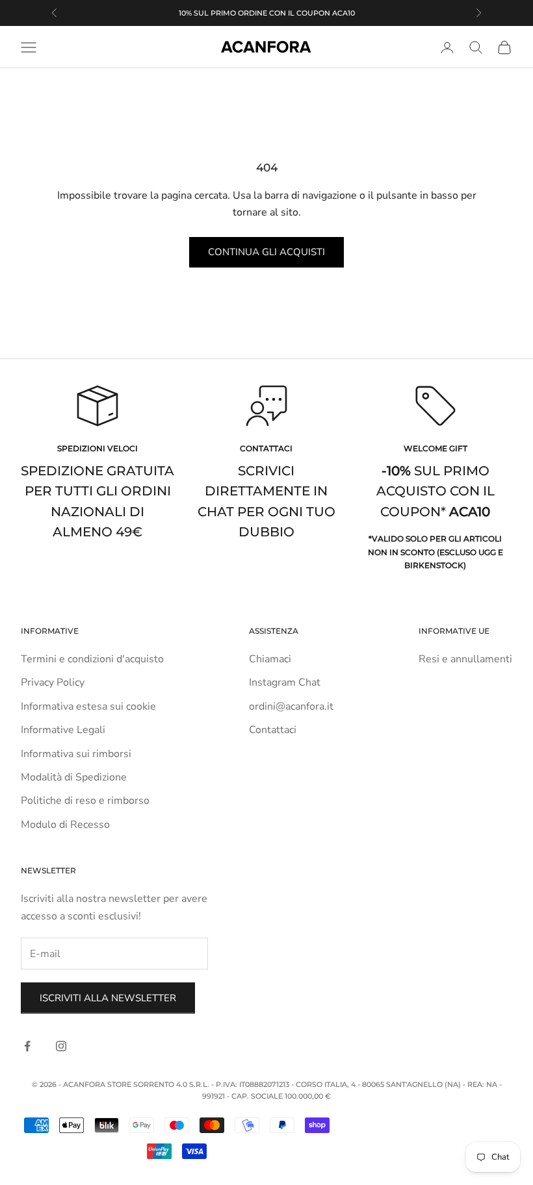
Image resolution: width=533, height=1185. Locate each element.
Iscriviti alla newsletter (108, 998)
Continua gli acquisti (266, 251)
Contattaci (272, 730)
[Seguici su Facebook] (27, 1046)
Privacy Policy (52, 682)
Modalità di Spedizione (74, 777)
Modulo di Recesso (65, 824)
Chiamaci (270, 659)
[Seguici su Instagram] (61, 1046)
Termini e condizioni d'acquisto (92, 659)
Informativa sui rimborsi (76, 754)
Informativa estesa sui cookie (88, 706)
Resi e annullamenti (465, 659)
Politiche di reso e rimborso (85, 800)
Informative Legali (63, 730)
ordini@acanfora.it (291, 706)
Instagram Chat (284, 682)
